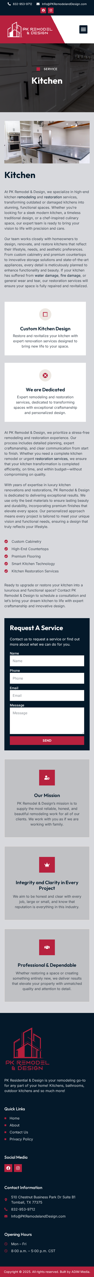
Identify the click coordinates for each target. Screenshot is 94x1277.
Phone (15, 670)
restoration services (51, 458)
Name (14, 653)
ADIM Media (80, 1272)
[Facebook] (43, 10)
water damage (46, 275)
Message (17, 705)
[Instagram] (51, 10)
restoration (53, 197)
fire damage (70, 275)
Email (14, 688)
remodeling (26, 197)
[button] (83, 29)
